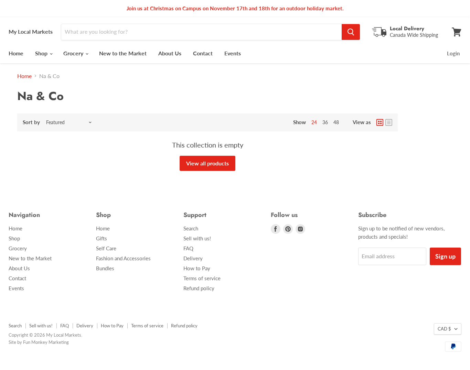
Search (190, 228)
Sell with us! (197, 238)
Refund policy (198, 288)
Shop (42, 53)
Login (453, 53)
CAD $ (444, 328)
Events (232, 53)
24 (314, 122)
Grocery (74, 53)
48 (336, 122)
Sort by (31, 122)
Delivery (193, 258)
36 (325, 122)
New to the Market (123, 53)
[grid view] (379, 122)
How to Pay (196, 268)
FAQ (188, 248)
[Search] (351, 32)
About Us (169, 53)
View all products (207, 163)
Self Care (106, 248)
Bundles (105, 268)
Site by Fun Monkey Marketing (39, 342)
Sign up (445, 256)
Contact (203, 53)
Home (16, 53)
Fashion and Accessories (123, 258)
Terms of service (202, 278)
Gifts (101, 238)
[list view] (388, 122)
